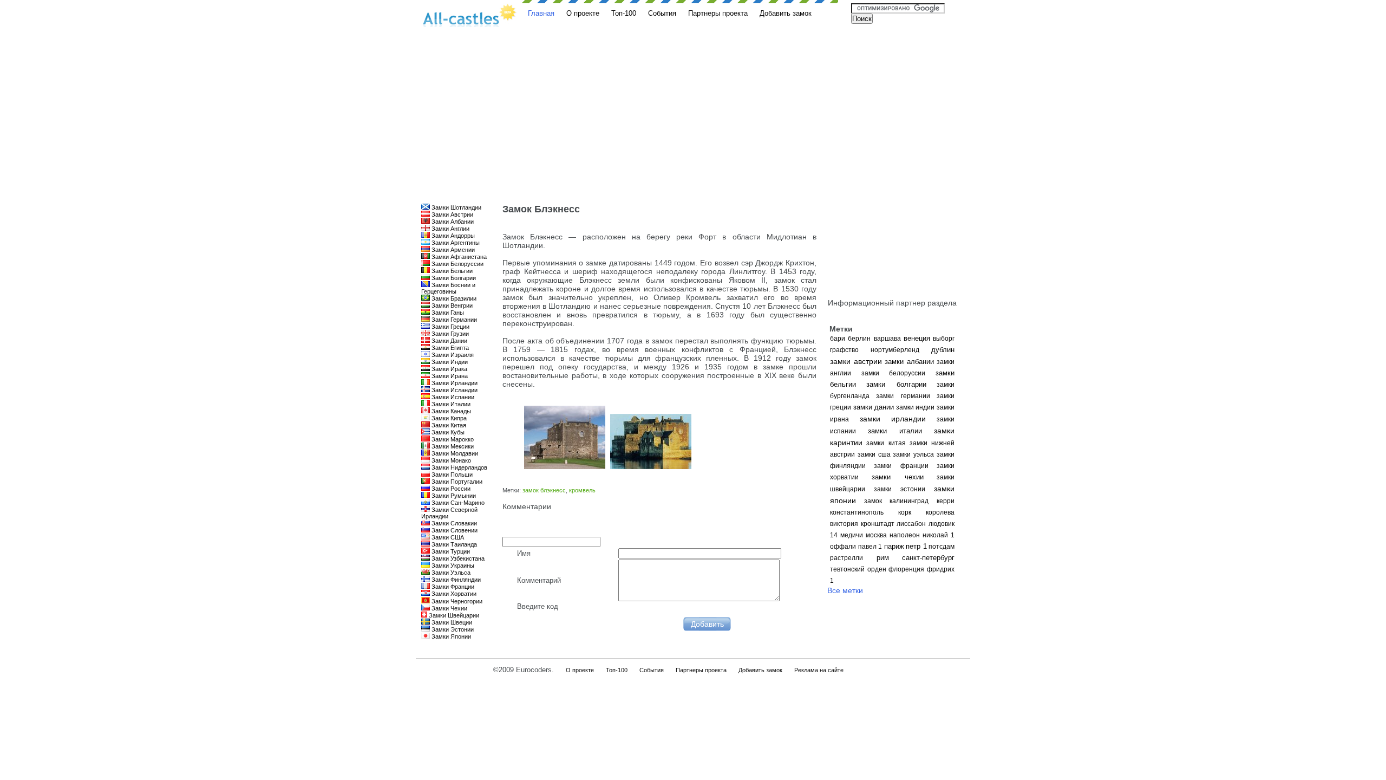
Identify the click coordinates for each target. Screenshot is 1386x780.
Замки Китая (448, 425)
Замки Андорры (452, 235)
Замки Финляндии (455, 579)
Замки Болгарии (453, 278)
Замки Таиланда (453, 544)
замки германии (903, 396)
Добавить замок (786, 13)
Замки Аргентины (455, 242)
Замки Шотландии (455, 207)
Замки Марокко (452, 439)
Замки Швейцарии (453, 615)
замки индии (915, 407)
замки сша (874, 454)
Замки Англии (449, 228)
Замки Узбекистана (457, 558)
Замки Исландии (454, 390)
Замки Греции (449, 326)
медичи (851, 535)
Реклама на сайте (819, 670)
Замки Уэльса (450, 572)
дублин (942, 350)
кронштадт (877, 524)
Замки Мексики (452, 446)
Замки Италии (450, 404)
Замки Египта (449, 347)
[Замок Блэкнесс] (563, 466)
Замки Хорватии (453, 593)
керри (945, 501)
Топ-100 (623, 13)
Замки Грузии (449, 333)
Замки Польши (451, 474)
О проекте (582, 13)
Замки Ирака (448, 369)
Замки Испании (452, 397)
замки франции (901, 466)
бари (837, 338)
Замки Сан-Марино (457, 502)
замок (873, 501)
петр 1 (916, 546)
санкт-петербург (928, 558)
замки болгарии (896, 384)
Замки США (447, 537)
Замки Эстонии (452, 629)
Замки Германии (453, 319)
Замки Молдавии (454, 453)
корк (904, 512)
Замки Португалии (456, 481)
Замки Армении (452, 249)
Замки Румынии (453, 495)
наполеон (905, 535)
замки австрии (856, 361)
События (662, 13)
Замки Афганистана (458, 256)
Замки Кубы (447, 432)
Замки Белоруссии (456, 264)
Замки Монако (450, 460)
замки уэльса (913, 454)
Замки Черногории (456, 601)
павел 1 (870, 546)
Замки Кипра (448, 418)
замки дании (873, 407)
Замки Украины (452, 565)
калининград (909, 501)
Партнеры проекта (718, 13)
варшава (887, 338)
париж (894, 546)
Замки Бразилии (453, 298)
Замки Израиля (452, 355)
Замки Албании (452, 221)
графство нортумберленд (874, 350)
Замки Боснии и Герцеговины (448, 288)
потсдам (941, 546)
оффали (843, 546)
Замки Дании (448, 340)
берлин (859, 338)
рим (883, 558)
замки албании (909, 362)
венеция (917, 338)
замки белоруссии (893, 373)
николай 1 (938, 535)
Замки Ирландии (454, 383)
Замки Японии (450, 636)
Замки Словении (454, 530)
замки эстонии (899, 489)
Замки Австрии (451, 214)
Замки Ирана (449, 376)
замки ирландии (893, 418)
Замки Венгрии (451, 305)
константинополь (857, 512)
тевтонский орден (858, 569)
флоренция (906, 569)
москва (876, 535)
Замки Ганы (447, 312)
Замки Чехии (448, 608)
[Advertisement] (693, 122)
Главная (541, 13)
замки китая (885, 443)
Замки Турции (450, 551)
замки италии (895, 431)
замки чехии (897, 477)
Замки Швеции (451, 622)
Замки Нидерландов (458, 467)
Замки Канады (450, 411)
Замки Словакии (453, 523)
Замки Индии (449, 362)
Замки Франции (452, 586)
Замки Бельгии (451, 271)
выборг (943, 338)
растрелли (846, 558)
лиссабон (911, 524)
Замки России (450, 488)
